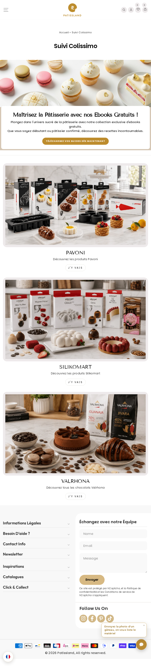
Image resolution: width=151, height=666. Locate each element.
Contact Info (14, 543)
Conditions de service (118, 592)
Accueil (64, 32)
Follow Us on (93, 608)
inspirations (13, 566)
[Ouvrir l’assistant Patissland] (141, 644)
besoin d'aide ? (16, 533)
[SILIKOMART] (75, 319)
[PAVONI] (75, 205)
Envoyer (92, 579)
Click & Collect (16, 587)
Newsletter (13, 554)
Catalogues (13, 576)
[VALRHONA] (75, 434)
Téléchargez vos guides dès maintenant (75, 141)
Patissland (65, 653)
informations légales (22, 522)
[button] (124, 630)
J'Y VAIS (75, 267)
